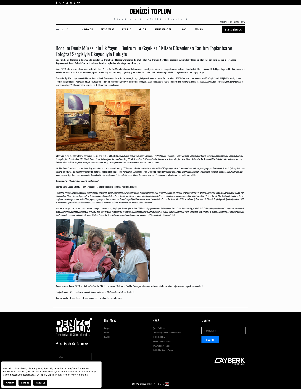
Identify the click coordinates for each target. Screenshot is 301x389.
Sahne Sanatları (163, 29)
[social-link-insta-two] (67, 2)
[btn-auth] (62, 29)
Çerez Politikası (159, 328)
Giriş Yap (107, 332)
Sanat (183, 29)
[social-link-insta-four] (75, 2)
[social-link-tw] (60, 2)
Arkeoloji (87, 29)
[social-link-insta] (63, 2)
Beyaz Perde (107, 29)
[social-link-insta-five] (78, 2)
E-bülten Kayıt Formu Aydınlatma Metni (167, 332)
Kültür (143, 29)
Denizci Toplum (150, 11)
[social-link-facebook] (56, 2)
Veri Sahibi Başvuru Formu (163, 350)
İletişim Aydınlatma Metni (162, 341)
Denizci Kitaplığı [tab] (233, 29)
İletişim (107, 328)
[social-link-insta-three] (71, 2)
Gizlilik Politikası (159, 337)
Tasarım (199, 29)
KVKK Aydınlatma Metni (161, 345)
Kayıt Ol (107, 337)
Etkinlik (126, 29)
